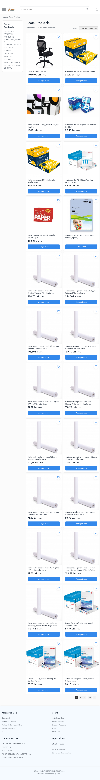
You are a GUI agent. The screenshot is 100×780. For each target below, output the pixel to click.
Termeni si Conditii (9, 721)
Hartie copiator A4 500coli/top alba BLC (80, 71)
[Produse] (4, 10)
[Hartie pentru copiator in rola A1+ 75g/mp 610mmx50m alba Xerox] (81, 436)
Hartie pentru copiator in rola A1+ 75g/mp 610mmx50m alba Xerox (81, 458)
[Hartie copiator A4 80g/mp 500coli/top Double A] (81, 104)
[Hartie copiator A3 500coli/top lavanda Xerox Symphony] (81, 215)
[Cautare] (87, 9)
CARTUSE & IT (9, 47)
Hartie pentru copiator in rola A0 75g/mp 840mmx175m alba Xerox (80, 292)
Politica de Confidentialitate (12, 725)
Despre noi (6, 718)
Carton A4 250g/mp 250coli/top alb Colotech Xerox (79, 679)
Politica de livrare (8, 728)
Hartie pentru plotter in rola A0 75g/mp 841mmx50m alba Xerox (42, 458)
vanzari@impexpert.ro (63, 753)
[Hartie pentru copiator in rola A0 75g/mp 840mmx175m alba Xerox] (81, 270)
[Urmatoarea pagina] (94, 697)
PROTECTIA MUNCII (12, 62)
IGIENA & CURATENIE (8, 52)
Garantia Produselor (59, 725)
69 (90, 697)
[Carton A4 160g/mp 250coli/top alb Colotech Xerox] (81, 603)
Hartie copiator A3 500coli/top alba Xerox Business (79, 181)
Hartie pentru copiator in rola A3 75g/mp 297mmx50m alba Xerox (43, 569)
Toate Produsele (15, 17)
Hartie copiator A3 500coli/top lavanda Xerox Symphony (80, 236)
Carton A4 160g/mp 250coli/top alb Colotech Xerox (79, 624)
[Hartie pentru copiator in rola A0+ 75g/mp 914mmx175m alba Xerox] (44, 270)
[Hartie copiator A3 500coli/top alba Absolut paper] (44, 159)
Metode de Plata (58, 718)
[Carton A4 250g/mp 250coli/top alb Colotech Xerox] (81, 658)
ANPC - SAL (56, 732)
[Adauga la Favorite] (58, 36)
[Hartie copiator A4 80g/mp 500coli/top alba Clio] (44, 104)
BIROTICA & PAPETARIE (9, 32)
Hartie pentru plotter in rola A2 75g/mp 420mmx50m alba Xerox (80, 513)
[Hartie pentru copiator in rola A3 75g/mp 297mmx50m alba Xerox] (44, 547)
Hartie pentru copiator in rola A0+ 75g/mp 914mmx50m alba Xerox (78, 402)
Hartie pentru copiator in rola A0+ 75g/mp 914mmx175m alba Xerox (41, 292)
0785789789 (60, 749)
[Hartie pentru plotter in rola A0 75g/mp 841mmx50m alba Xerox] (44, 436)
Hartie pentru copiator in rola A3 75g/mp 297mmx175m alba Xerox (43, 402)
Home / (5, 17)
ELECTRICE (8, 59)
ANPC (54, 728)
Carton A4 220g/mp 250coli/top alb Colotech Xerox (42, 679)
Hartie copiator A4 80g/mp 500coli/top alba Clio (43, 125)
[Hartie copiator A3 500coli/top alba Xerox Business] (81, 159)
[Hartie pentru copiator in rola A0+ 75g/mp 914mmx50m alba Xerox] (81, 381)
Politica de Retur (58, 721)
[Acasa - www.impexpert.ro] (11, 9)
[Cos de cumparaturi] (96, 9)
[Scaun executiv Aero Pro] (44, 51)
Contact (5, 732)
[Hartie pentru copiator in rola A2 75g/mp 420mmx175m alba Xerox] (81, 326)
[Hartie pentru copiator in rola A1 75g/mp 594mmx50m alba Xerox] (44, 492)
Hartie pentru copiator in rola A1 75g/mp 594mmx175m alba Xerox (43, 347)
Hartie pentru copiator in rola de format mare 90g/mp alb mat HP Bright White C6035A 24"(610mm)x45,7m (80, 569)
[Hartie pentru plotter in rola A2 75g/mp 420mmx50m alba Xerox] (81, 492)
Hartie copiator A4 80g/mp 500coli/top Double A (80, 125)
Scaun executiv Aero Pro (37, 71)
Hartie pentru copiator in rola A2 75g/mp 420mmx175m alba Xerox (80, 347)
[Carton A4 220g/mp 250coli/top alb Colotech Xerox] (44, 658)
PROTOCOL (9, 56)
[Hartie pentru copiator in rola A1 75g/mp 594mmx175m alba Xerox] (44, 326)
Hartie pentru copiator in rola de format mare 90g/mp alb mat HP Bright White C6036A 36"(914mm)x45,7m (42, 624)
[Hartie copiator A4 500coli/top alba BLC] (81, 51)
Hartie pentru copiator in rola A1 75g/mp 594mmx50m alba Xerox (43, 513)
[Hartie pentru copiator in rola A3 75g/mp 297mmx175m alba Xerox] (44, 381)
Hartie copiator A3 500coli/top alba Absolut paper (41, 181)
